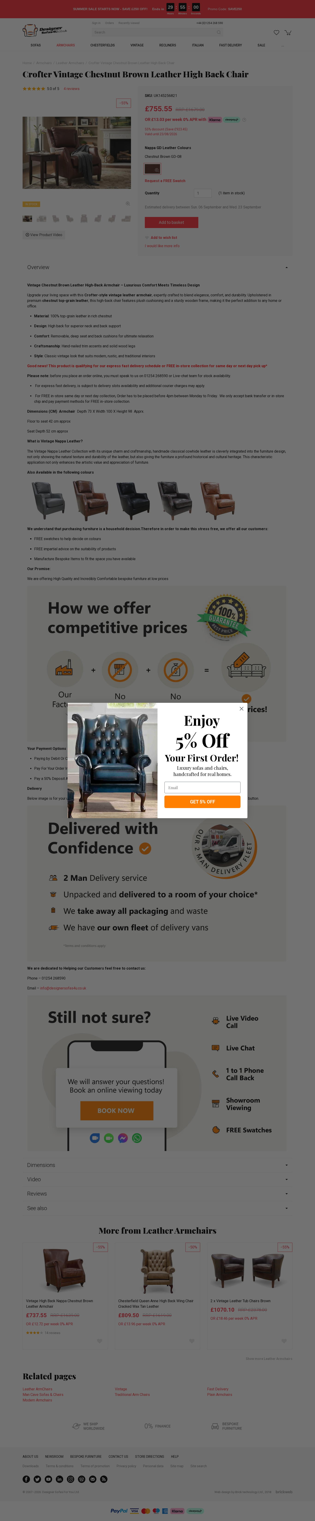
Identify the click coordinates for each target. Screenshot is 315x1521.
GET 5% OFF (202, 802)
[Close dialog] (242, 709)
